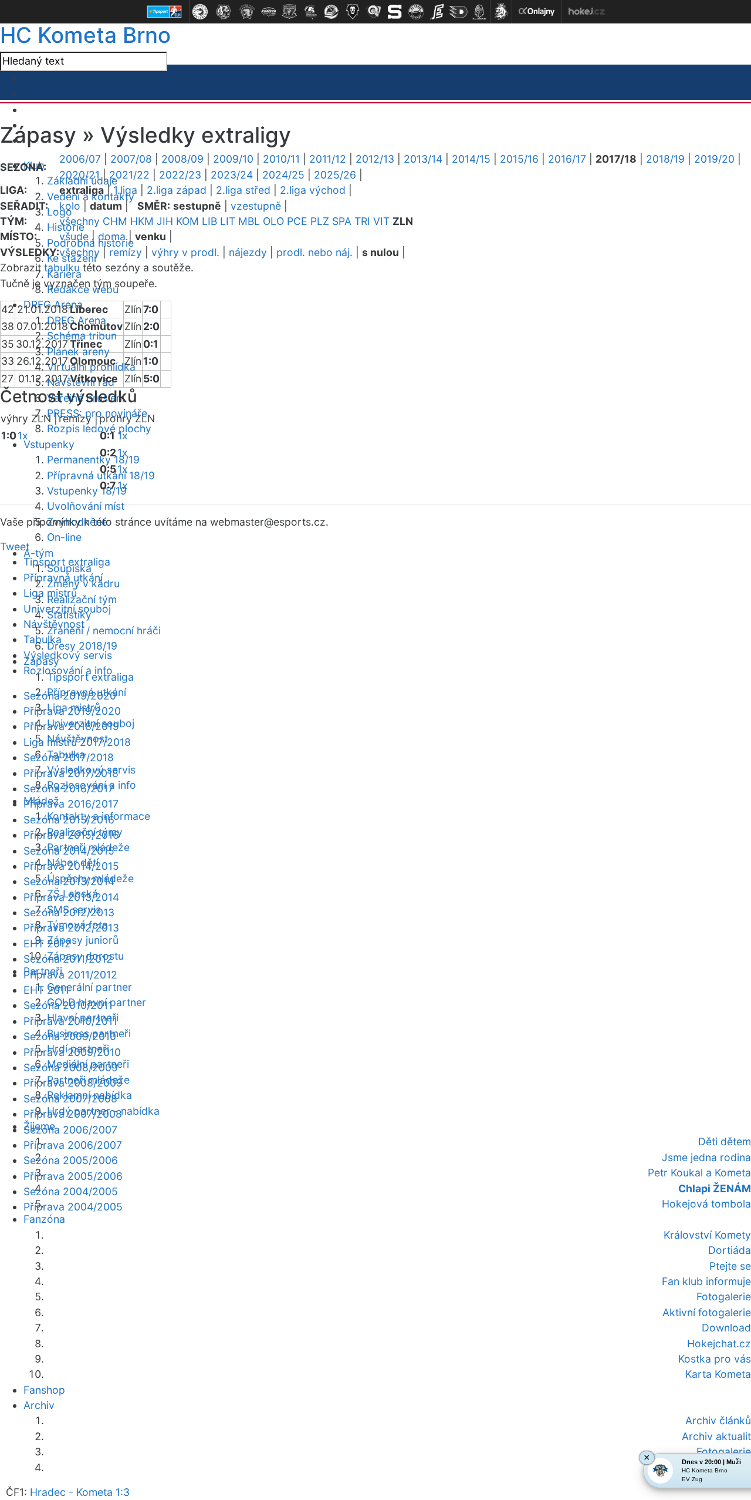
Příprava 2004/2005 (73, 1206)
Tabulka (42, 639)
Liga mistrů (50, 593)
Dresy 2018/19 (82, 646)
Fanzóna (44, 1219)
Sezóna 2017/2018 (68, 757)
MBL (249, 221)
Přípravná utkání (63, 577)
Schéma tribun (82, 335)
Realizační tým (82, 599)
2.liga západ (177, 190)
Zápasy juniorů (83, 940)
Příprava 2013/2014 (71, 897)
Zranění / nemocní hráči (104, 630)
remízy (125, 252)
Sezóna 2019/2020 (69, 696)
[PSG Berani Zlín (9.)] (373, 11)
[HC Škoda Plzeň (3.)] (247, 11)
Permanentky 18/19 (93, 459)
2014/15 (471, 159)
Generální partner (89, 987)
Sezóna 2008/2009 (70, 1067)
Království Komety (707, 1235)
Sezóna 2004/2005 (70, 1191)
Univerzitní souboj (67, 609)
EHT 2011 (46, 990)
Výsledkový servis (67, 655)
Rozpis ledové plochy (99, 428)
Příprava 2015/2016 (71, 835)
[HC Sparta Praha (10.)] (394, 11)
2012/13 (375, 159)
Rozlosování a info (68, 670)
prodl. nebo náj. (314, 252)
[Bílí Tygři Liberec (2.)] (223, 11)
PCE (297, 221)
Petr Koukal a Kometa (699, 1172)
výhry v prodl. (185, 252)
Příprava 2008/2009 (73, 1083)
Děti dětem (724, 1141)
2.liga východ (313, 190)
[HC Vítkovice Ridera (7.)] (331, 11)
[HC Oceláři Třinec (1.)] (200, 11)
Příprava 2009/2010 (72, 1052)
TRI (362, 221)
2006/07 (80, 159)
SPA (341, 221)
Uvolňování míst (85, 506)
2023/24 (232, 175)
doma (112, 236)
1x (23, 435)
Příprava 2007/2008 (72, 1114)
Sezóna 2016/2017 (68, 788)
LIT (227, 221)
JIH (165, 221)
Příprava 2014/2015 (71, 866)
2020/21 (79, 175)
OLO (273, 221)
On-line (64, 537)
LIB (209, 221)
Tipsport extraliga (66, 562)
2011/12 (327, 159)
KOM (187, 221)
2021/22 (129, 175)
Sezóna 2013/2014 (68, 881)
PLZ (319, 221)
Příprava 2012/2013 (71, 927)
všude (74, 236)
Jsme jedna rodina (706, 1157)
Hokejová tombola (706, 1204)
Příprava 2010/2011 (70, 1021)
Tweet (14, 546)
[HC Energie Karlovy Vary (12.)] (437, 11)
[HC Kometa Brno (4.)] (268, 11)
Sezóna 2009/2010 (69, 1036)
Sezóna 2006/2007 (70, 1130)
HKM (142, 221)
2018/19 (665, 159)
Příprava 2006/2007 (72, 1145)
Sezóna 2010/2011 (68, 1005)
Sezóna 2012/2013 (68, 912)
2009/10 (233, 159)
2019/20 (714, 159)
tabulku (62, 267)
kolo (69, 206)
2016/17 (567, 159)
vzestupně (256, 206)
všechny (79, 221)
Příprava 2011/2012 (70, 974)
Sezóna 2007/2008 (70, 1098)
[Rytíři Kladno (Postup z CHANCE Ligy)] (479, 11)
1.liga (125, 190)
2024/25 (283, 175)
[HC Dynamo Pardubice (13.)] (458, 11)
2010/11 (281, 159)
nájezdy (248, 252)
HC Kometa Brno (85, 35)
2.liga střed (243, 190)
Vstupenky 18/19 (87, 491)
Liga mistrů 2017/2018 (77, 742)
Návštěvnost (53, 624)
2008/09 (182, 159)
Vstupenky (49, 444)
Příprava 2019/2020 (72, 711)
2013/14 (423, 159)
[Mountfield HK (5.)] (289, 11)
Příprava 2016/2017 (71, 804)
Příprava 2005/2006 (73, 1176)
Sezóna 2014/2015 (68, 851)
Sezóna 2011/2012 (68, 959)
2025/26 (335, 175)
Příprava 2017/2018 (71, 773)
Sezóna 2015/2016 (68, 819)
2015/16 (519, 159)
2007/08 (131, 159)
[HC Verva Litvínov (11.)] (416, 11)
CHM (115, 221)
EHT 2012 (47, 943)
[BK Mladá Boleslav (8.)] (352, 11)
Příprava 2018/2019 (71, 726)
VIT (381, 221)
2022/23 (180, 175)
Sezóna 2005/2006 (70, 1160)
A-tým (38, 553)
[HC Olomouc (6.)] (310, 11)
